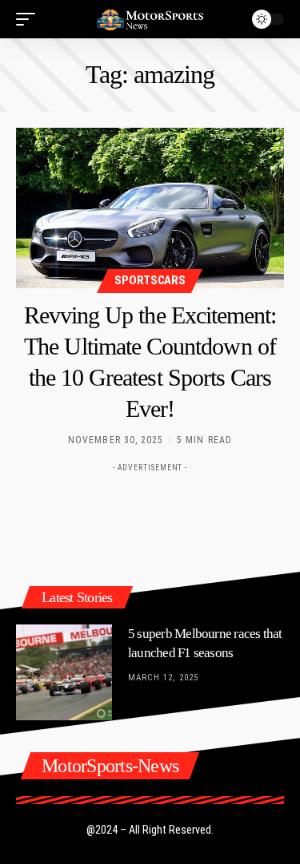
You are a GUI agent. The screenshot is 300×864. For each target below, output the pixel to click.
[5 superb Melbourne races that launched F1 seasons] (64, 672)
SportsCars (149, 280)
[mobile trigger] (29, 19)
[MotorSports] (150, 19)
